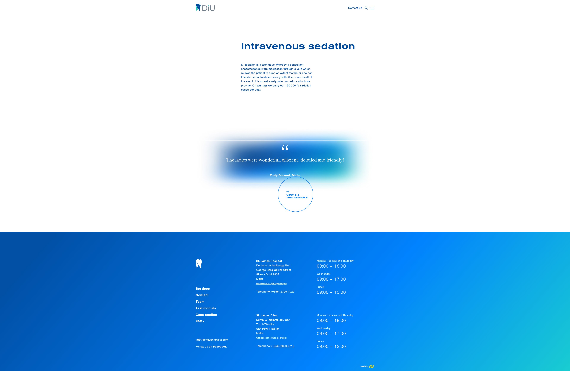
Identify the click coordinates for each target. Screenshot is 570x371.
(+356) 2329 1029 (282, 291)
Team (200, 301)
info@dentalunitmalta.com (212, 340)
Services (203, 288)
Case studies (206, 314)
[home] (205, 8)
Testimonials (206, 308)
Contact (202, 295)
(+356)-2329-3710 (282, 346)
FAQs (200, 321)
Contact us (355, 8)
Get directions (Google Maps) (271, 283)
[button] (372, 8)
